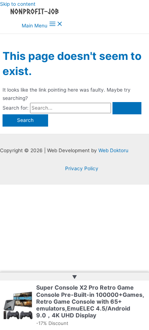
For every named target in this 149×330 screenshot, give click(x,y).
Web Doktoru (113, 150)
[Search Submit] (126, 108)
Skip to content (17, 4)
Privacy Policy (81, 168)
